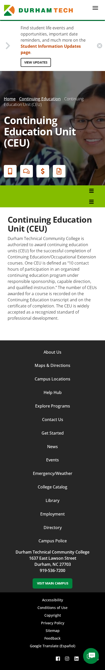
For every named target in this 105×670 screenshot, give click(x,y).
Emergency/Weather (52, 473)
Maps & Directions (52, 365)
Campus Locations (52, 379)
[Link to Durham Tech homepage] (40, 10)
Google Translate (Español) (52, 645)
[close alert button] (99, 46)
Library (52, 500)
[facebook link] (57, 658)
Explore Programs (52, 406)
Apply (10, 171)
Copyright (52, 615)
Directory (53, 527)
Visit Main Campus (52, 583)
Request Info (59, 171)
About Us (52, 352)
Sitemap (53, 630)
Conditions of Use (52, 607)
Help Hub (53, 392)
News (52, 446)
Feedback (52, 638)
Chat (26, 171)
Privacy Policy (52, 622)
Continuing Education (40, 99)
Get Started (53, 433)
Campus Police (52, 541)
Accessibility (52, 599)
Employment (52, 514)
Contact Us (52, 419)
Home (10, 99)
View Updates (35, 62)
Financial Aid (42, 171)
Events (52, 460)
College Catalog (52, 487)
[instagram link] (67, 658)
